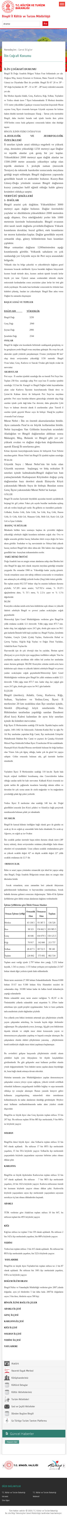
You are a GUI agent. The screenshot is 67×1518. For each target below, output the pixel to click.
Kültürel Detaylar (19, 1385)
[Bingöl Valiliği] (21, 1465)
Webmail (36, 1496)
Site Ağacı (6, 1500)
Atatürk (15, 1363)
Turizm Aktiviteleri (20, 1399)
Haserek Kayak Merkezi (22, 1370)
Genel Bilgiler (25, 49)
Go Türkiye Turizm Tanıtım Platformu (29, 1420)
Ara (45, 23)
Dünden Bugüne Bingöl (22, 1413)
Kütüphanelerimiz (19, 1378)
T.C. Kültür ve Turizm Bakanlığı (13, 1493)
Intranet (5, 1496)
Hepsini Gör (12, 1441)
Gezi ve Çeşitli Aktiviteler (23, 1406)
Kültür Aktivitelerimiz (21, 1392)
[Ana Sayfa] (23, 6)
